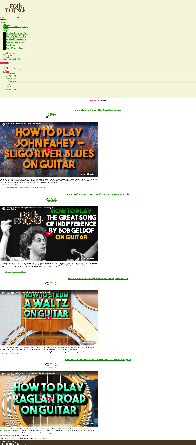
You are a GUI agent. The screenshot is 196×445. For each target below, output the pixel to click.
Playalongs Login (10, 55)
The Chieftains (12, 430)
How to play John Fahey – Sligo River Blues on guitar (98, 110)
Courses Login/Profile (12, 59)
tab (36, 187)
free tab (14, 187)
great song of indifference (19, 272)
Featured (11, 45)
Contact (6, 25)
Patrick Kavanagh (64, 429)
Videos (6, 29)
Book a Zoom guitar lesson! (14, 444)
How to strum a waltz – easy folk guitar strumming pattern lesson (98, 278)
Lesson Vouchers (16, 42)
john (22, 187)
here (48, 438)
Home (5, 22)
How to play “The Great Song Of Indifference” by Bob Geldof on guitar (98, 194)
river (29, 187)
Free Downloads (9, 53)
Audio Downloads (16, 39)
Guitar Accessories (17, 33)
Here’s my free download (7, 435)
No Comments (52, 117)
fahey (10, 187)
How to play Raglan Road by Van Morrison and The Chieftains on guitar (98, 359)
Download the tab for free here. (9, 185)
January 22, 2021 (52, 115)
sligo (32, 187)
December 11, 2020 (52, 284)
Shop (5, 31)
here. (50, 433)
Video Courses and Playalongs (15, 27)
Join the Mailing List (11, 441)
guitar (18, 187)
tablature (39, 187)
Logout (6, 57)
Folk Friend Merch (16, 48)
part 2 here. (16, 353)
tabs (44, 187)
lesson (26, 187)
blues (6, 187)
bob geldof (8, 272)
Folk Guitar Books (16, 36)
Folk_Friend (53, 114)
